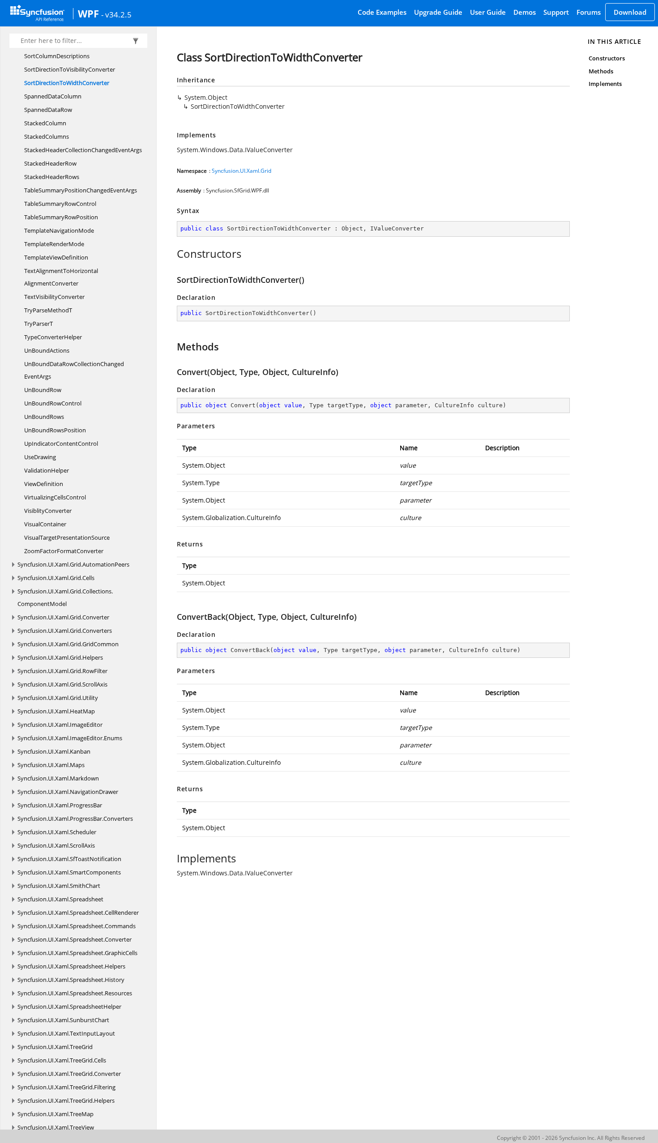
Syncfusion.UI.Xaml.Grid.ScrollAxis (62, 684)
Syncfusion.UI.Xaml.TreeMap (55, 1114)
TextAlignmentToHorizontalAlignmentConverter (61, 277)
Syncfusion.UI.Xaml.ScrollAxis (56, 845)
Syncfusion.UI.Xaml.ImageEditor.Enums (69, 738)
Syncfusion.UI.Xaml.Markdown (58, 778)
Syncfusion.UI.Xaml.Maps (51, 765)
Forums (589, 12)
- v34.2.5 (116, 14)
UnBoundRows (44, 417)
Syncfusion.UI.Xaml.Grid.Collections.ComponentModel (65, 597)
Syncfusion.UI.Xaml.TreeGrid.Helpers (66, 1100)
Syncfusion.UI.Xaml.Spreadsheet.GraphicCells (77, 953)
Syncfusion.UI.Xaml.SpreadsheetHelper (69, 1006)
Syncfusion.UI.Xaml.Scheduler (56, 832)
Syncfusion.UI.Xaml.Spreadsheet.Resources (74, 993)
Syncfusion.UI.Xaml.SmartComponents (69, 872)
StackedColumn (45, 123)
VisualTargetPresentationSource (67, 537)
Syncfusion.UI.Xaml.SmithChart (58, 886)
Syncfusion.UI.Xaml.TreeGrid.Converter (69, 1074)
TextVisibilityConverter (54, 297)
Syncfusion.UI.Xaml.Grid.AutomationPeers (73, 564)
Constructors (607, 58)
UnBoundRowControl (52, 403)
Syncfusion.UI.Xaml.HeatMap (56, 711)
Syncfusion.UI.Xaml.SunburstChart (63, 1020)
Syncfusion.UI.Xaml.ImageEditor (60, 725)
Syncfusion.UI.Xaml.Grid (241, 171)
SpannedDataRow (48, 110)
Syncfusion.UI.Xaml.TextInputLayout (66, 1033)
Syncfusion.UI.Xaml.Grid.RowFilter (62, 671)
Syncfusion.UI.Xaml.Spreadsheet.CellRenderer (78, 912)
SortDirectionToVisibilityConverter (69, 69)
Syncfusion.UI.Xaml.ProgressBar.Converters (75, 819)
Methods (601, 71)
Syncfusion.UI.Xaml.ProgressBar (59, 805)
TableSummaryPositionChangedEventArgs (80, 190)
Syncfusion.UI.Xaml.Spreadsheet (60, 899)
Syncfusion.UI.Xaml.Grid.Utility (57, 698)
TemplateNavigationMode (59, 230)
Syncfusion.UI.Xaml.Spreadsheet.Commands (76, 926)
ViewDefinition (43, 484)
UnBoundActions (46, 350)
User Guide (488, 12)
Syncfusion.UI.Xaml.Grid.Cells (55, 578)
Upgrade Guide (438, 12)
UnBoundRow (42, 390)
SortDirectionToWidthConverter (66, 83)
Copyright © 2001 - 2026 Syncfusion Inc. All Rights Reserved (571, 1138)
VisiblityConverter (48, 511)
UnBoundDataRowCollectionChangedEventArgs (74, 370)
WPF (88, 13)
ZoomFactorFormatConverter (63, 551)
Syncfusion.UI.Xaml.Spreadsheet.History (70, 980)
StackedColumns (46, 136)
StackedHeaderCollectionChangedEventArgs (83, 150)
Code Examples (382, 12)
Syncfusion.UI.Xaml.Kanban (53, 751)
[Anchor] (172, 254)
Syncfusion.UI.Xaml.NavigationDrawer (67, 792)
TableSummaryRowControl (60, 204)
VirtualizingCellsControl (55, 497)
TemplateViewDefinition (56, 257)
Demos (524, 12)
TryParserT (38, 324)
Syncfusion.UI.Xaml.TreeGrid (55, 1047)
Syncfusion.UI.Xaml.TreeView (55, 1127)
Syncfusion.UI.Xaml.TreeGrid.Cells (61, 1060)
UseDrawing (40, 457)
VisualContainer (45, 524)
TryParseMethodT (48, 310)
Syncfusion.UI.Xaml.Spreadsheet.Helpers (71, 966)
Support (556, 12)
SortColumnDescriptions (57, 56)
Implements (605, 84)
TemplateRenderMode (54, 244)
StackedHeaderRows (51, 177)
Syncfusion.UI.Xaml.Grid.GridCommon (68, 644)
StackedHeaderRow (50, 163)
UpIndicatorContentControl (61, 443)
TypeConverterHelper (53, 337)
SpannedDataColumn (52, 96)
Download (630, 12)
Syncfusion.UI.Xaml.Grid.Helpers (60, 657)
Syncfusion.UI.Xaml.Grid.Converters (64, 631)
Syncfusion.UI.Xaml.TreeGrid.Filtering (66, 1087)
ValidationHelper (46, 470)
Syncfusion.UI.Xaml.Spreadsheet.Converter (74, 939)
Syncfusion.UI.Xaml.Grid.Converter (63, 617)
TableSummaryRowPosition (61, 217)
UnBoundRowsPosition (55, 430)
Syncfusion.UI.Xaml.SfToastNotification (69, 859)
